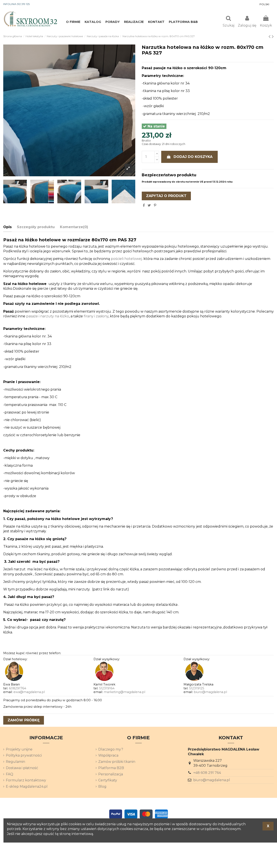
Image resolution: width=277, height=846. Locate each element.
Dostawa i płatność (22, 768)
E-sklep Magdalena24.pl (27, 786)
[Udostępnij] (144, 205)
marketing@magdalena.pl (124, 692)
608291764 (17, 688)
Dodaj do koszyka (193, 157)
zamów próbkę (24, 720)
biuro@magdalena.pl (210, 692)
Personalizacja (110, 774)
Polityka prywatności (24, 755)
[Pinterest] (155, 205)
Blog (102, 786)
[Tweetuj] (149, 205)
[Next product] (273, 36)
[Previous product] (270, 36)
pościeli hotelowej (126, 259)
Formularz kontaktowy (26, 780)
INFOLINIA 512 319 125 (16, 4)
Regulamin (15, 762)
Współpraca (108, 755)
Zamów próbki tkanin (116, 762)
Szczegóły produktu (36, 227)
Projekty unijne (19, 749)
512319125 (196, 688)
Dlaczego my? (110, 749)
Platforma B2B (111, 768)
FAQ (9, 774)
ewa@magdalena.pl (29, 692)
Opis (7, 227)
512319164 (106, 688)
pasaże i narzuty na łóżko (47, 316)
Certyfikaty (107, 780)
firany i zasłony (96, 316)
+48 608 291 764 (207, 773)
